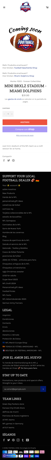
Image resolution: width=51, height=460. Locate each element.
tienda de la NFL (9, 197)
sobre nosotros (9, 189)
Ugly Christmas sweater (13, 271)
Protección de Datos (11, 339)
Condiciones (8, 319)
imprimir (6, 315)
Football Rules (8, 291)
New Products (8, 193)
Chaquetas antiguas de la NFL (15, 264)
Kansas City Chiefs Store (13, 408)
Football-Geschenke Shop (25, 68)
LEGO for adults (9, 275)
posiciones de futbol (11, 256)
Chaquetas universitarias (14, 267)
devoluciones (8, 331)
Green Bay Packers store (13, 404)
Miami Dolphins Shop (24, 76)
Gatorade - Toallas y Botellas (15, 248)
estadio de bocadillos (11, 217)
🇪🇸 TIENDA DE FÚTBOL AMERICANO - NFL (20, 346)
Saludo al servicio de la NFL (14, 244)
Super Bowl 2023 (10, 279)
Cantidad (6, 108)
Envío (5, 327)
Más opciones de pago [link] (25, 135)
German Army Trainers (12, 303)
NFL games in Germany (12, 423)
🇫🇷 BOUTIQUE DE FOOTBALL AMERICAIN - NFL (22, 350)
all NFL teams (8, 419)
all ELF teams (8, 427)
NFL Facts (6, 295)
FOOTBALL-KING (13, 448)
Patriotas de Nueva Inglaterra (15, 416)
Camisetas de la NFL (11, 224)
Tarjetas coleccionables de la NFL (17, 213)
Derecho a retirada (10, 335)
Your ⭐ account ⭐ (11, 185)
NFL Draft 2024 (9, 283)
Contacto (6, 323)
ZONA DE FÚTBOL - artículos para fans (19, 260)
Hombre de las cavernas (13, 232)
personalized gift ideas (12, 201)
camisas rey (7, 209)
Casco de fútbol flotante (13, 252)
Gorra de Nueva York (11, 228)
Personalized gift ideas (12, 287)
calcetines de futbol (11, 205)
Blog (4, 236)
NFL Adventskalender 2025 (14, 299)
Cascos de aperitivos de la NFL (15, 240)
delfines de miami (10, 412)
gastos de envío (15, 99)
